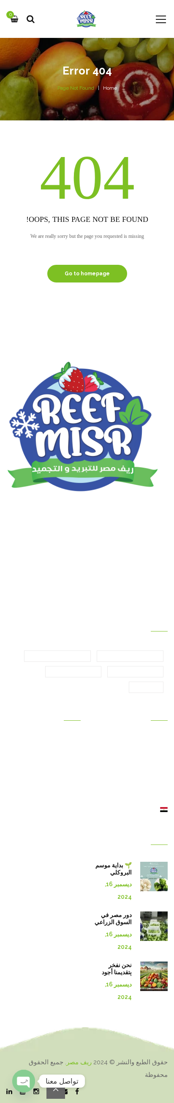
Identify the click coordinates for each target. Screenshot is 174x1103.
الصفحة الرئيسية (147, 739)
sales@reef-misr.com (129, 566)
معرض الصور (151, 751)
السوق (160, 798)
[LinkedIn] (9, 1092)
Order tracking (61, 798)
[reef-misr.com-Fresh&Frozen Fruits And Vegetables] (87, 19)
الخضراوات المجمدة (57, 656)
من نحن (158, 786)
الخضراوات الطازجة (130, 656)
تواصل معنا (154, 774)
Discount (69, 762)
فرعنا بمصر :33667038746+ (122, 581)
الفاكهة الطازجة (135, 672)
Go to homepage (87, 274)
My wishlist (66, 774)
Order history (62, 739)
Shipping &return (58, 786)
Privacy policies (59, 810)
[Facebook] (77, 1092)
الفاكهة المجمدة (73, 672)
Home (110, 88)
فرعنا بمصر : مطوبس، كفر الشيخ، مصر (109, 525)
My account (65, 751)
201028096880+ (58, 581)
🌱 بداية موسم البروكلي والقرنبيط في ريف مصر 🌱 (113, 876)
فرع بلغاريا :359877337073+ (123, 596)
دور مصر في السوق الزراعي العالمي (113, 921)
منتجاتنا (159, 762)
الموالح (146, 687)
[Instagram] (36, 1092)
